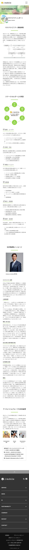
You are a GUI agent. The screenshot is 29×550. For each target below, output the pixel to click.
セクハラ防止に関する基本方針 (14, 542)
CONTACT (4, 525)
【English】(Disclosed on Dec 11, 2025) (14, 458)
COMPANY (4, 512)
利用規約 (7, 535)
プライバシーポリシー (19, 535)
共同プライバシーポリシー (14, 537)
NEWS (3, 494)
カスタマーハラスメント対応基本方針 (14, 540)
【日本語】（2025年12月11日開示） (13, 452)
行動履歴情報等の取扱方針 (14, 545)
